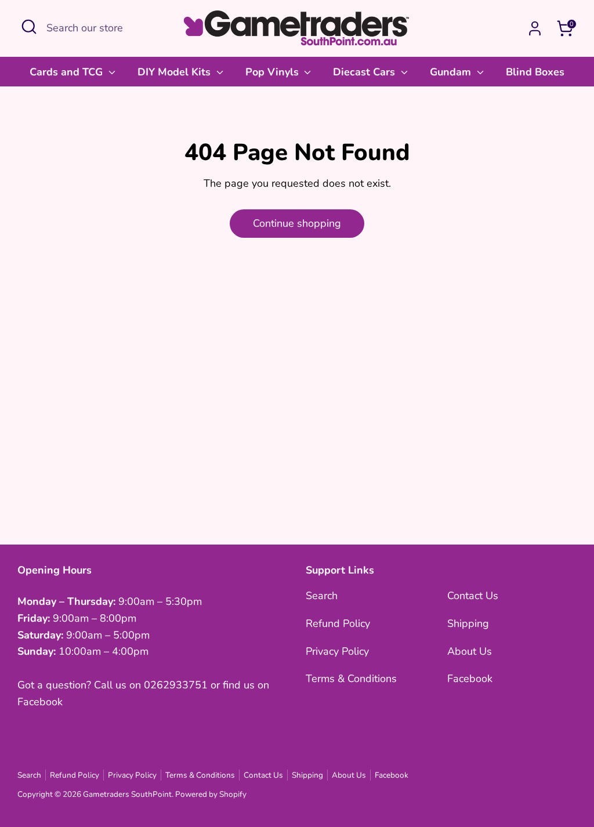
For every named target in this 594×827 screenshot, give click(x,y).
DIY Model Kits (175, 72)
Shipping (468, 623)
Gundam (452, 72)
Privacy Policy (337, 651)
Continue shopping (297, 223)
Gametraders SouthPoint (127, 794)
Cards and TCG (68, 72)
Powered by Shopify (211, 794)
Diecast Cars (365, 72)
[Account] (534, 28)
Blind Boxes (535, 72)
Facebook (469, 678)
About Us (469, 651)
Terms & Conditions (351, 678)
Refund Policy (338, 623)
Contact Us (472, 596)
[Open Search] (29, 26)
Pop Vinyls (273, 72)
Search (322, 596)
